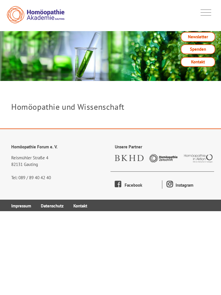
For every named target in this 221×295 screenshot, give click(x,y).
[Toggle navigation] (206, 13)
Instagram (183, 185)
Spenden (198, 49)
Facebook (131, 185)
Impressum (21, 206)
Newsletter (198, 36)
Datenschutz (52, 206)
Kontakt (198, 62)
